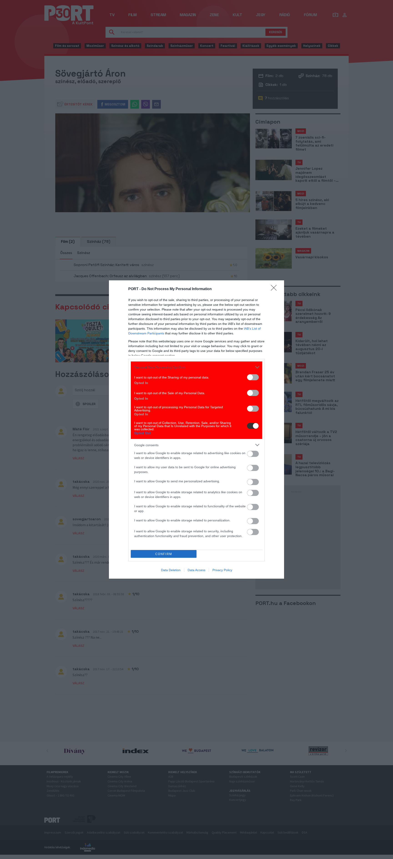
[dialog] (196, 429)
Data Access (196, 570)
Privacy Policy (222, 570)
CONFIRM (163, 554)
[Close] (275, 289)
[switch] (253, 377)
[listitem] (196, 367)
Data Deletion (171, 570)
